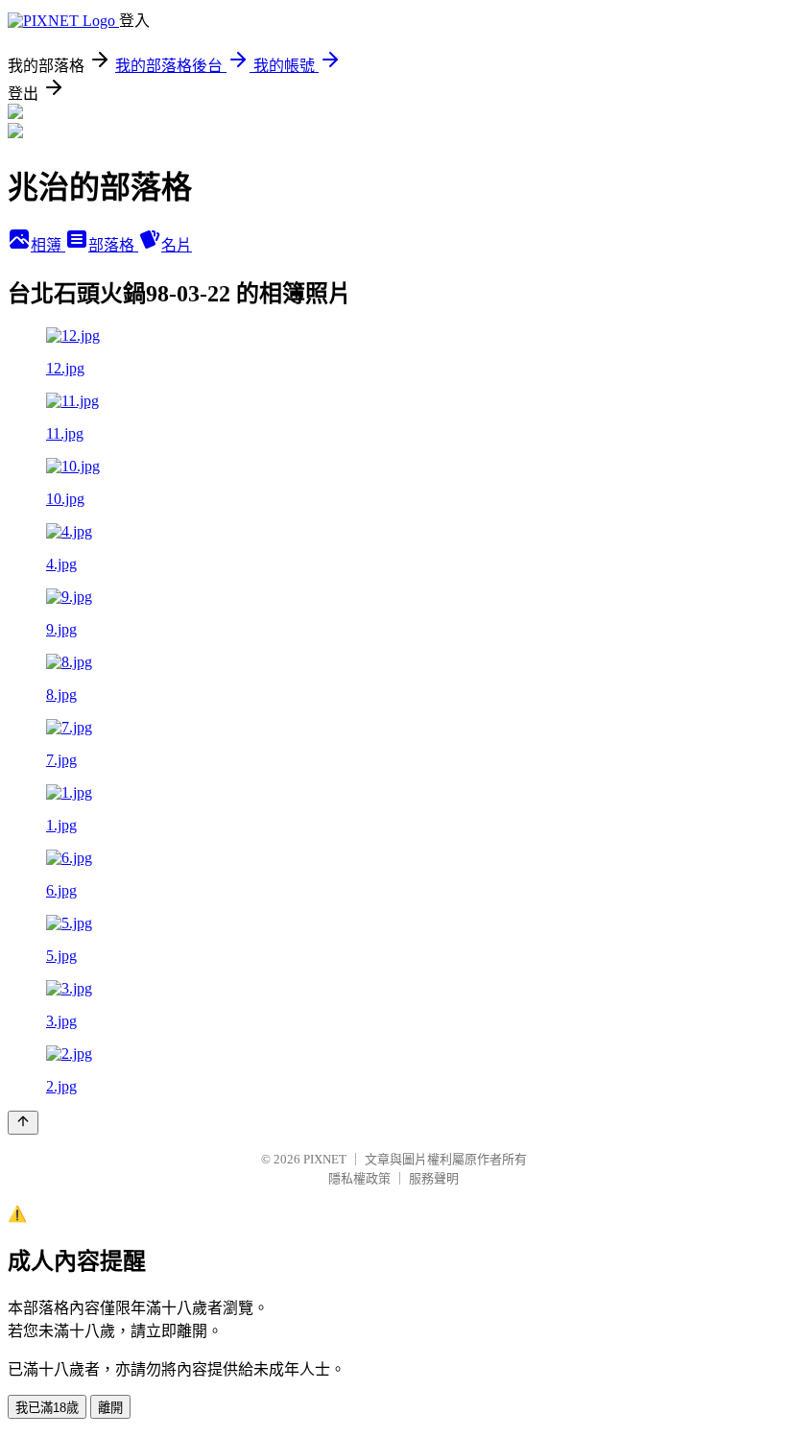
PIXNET (324, 1159)
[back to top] (23, 1123)
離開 (110, 1408)
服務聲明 (434, 1178)
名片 (176, 245)
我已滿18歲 (47, 1408)
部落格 (113, 245)
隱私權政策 (359, 1178)
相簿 (48, 245)
